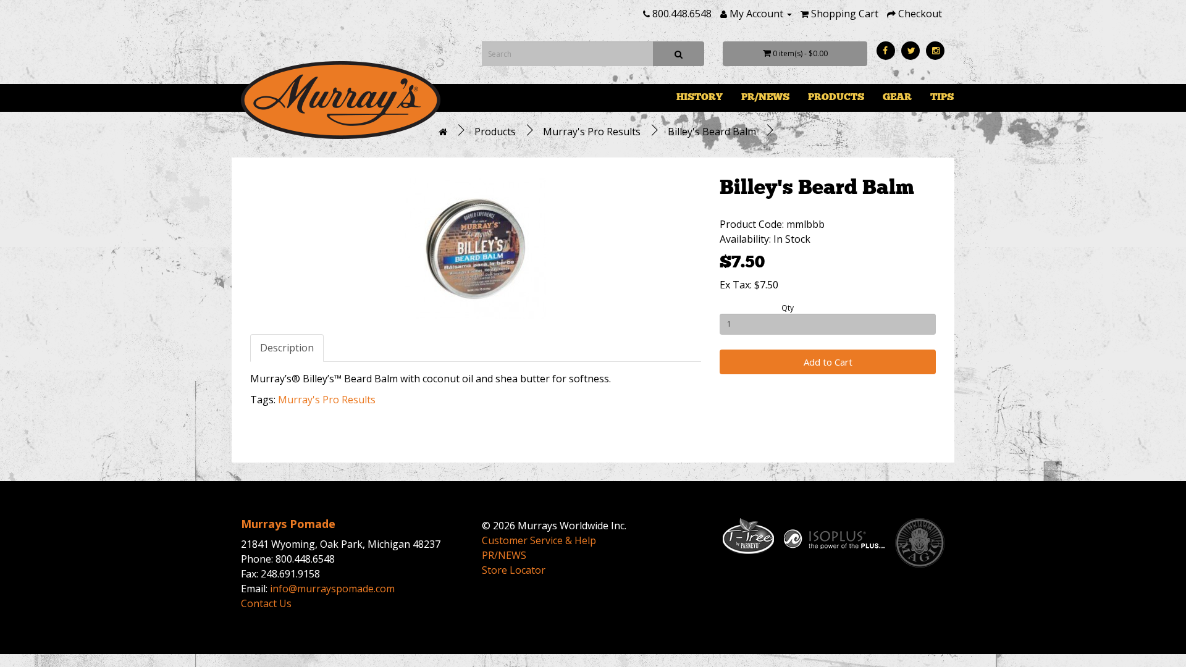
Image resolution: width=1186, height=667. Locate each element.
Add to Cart (828, 362)
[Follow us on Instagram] (935, 50)
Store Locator (513, 570)
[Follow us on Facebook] (886, 50)
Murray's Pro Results (592, 131)
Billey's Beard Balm (712, 131)
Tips (942, 97)
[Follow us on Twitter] (910, 50)
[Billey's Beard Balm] (475, 249)
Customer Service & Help (539, 540)
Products (836, 97)
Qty (787, 308)
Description (287, 347)
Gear (897, 97)
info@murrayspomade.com (332, 588)
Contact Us (266, 603)
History (699, 97)
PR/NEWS (765, 97)
